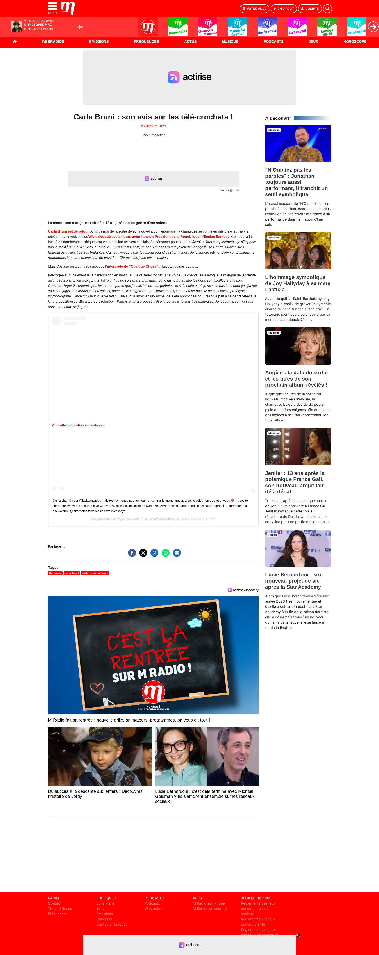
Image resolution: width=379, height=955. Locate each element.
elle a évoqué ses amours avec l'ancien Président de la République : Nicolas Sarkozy (159, 236)
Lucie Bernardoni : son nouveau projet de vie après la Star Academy (294, 581)
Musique (230, 41)
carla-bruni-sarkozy (95, 573)
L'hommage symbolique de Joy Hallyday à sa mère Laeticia (297, 283)
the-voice (55, 573)
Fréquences (146, 41)
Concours (104, 919)
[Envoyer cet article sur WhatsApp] (164, 555)
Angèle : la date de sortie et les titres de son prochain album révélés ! (296, 379)
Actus (190, 41)
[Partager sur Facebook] (131, 555)
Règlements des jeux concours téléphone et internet (259, 934)
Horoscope (354, 41)
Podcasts (274, 41)
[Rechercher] (327, 8)
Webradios (53, 41)
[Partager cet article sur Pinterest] (153, 555)
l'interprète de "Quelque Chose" (131, 266)
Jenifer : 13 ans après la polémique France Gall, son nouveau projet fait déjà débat (295, 482)
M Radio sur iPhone (209, 903)
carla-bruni (71, 573)
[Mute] (80, 27)
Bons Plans (105, 903)
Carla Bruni (140, 519)
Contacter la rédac (111, 924)
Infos (100, 908)
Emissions (99, 41)
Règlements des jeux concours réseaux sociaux (258, 908)
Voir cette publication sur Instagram (78, 425)
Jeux (313, 41)
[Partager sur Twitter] (142, 555)
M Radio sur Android (210, 908)
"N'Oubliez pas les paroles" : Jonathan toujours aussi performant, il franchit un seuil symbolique (296, 182)
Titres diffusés (60, 908)
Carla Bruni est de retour (68, 231)
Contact (54, 903)
